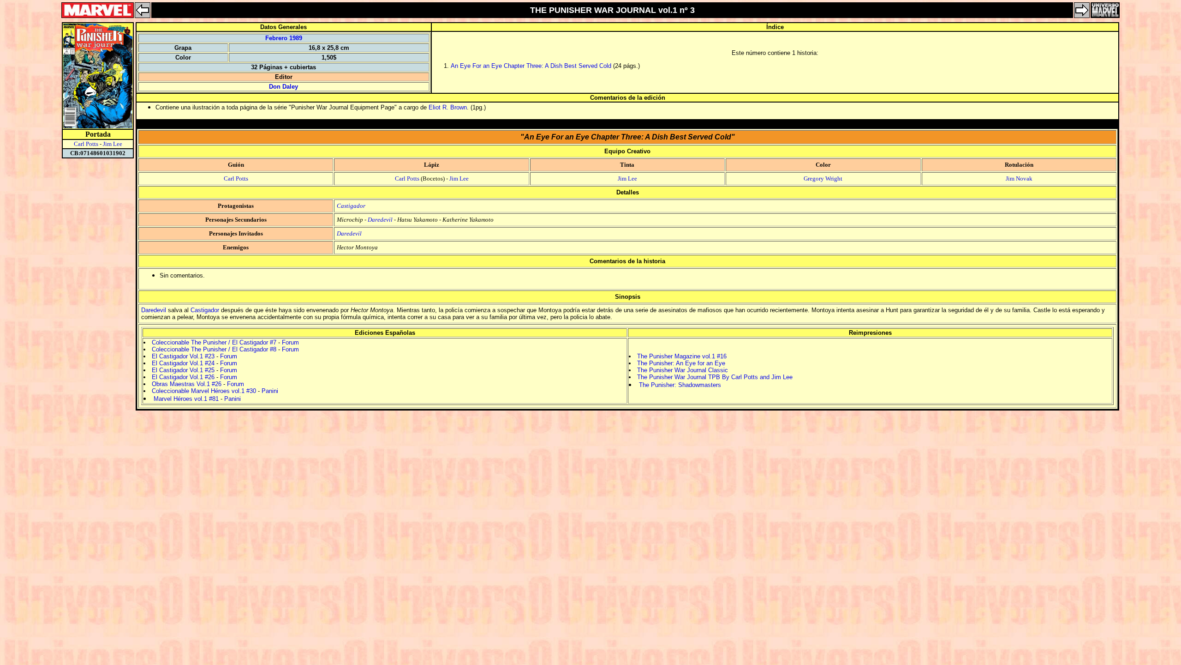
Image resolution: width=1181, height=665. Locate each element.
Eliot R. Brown (448, 107)
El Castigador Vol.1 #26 (183, 377)
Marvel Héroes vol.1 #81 (186, 398)
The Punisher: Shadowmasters (680, 384)
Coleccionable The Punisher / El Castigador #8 (214, 349)
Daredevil (380, 219)
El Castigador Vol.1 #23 (183, 356)
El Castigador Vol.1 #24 (183, 363)
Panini (270, 390)
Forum (290, 342)
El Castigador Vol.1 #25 (183, 370)
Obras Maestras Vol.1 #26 (186, 384)
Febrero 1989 (283, 38)
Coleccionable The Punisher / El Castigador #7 (214, 342)
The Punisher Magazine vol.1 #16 (682, 356)
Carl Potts (86, 143)
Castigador (351, 205)
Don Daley (283, 86)
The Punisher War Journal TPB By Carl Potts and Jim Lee (715, 377)
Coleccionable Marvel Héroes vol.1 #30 (204, 390)
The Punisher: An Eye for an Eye (681, 363)
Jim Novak (1019, 178)
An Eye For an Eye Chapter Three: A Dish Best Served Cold (531, 65)
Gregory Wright (823, 178)
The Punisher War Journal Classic (682, 370)
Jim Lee (112, 143)
